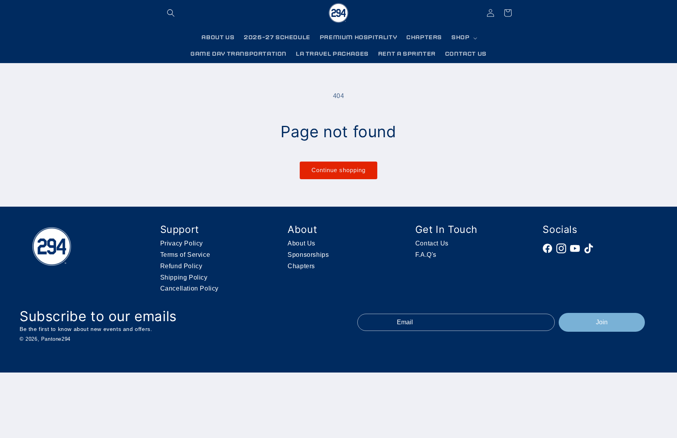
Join (602, 322)
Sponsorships (308, 254)
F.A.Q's (425, 254)
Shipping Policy (184, 277)
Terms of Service (185, 254)
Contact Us (432, 243)
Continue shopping (338, 170)
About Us (301, 243)
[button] (170, 13)
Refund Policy (181, 266)
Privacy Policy (181, 243)
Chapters (301, 266)
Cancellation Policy (189, 288)
